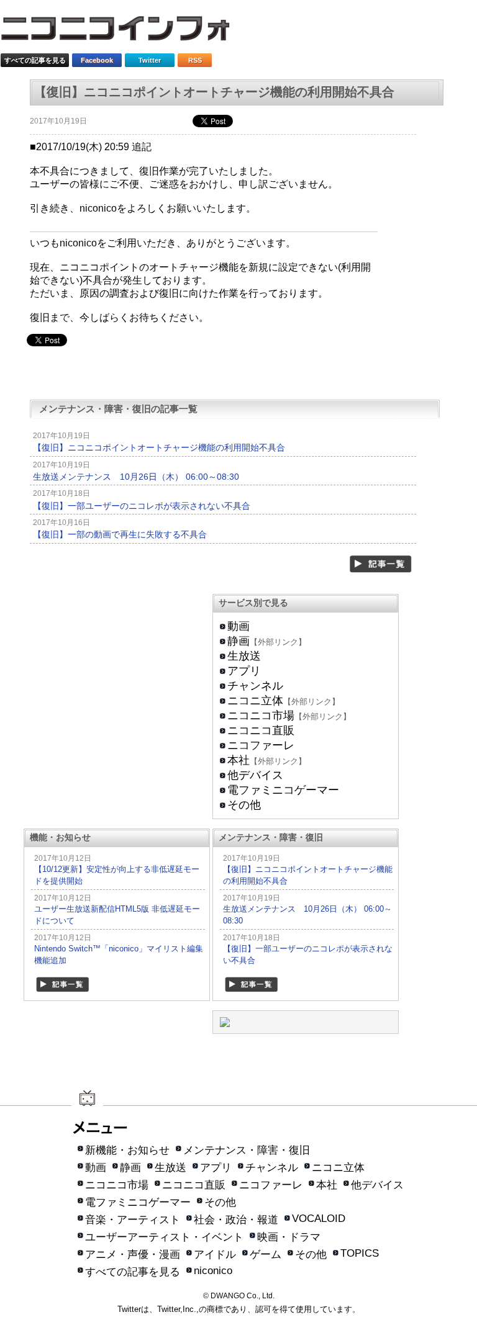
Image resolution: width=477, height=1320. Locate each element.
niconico (213, 1271)
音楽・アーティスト (132, 1220)
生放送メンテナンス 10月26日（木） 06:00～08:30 (136, 477)
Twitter (150, 60)
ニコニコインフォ (123, 32)
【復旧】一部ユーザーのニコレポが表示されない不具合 (141, 506)
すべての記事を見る (35, 60)
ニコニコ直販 (260, 730)
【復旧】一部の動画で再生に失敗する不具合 (120, 534)
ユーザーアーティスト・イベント (164, 1237)
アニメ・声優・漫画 (132, 1254)
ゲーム (265, 1254)
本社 (238, 760)
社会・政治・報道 (236, 1220)
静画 (238, 641)
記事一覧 (381, 564)
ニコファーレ (260, 745)
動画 (238, 626)
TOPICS (359, 1253)
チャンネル (255, 686)
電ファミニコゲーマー (283, 790)
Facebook (97, 60)
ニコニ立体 (255, 700)
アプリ (244, 671)
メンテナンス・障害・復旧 (246, 1150)
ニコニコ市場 (260, 715)
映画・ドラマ (288, 1237)
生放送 (244, 656)
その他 (244, 805)
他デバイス (255, 775)
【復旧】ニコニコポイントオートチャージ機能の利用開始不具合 (159, 447)
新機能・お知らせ (127, 1150)
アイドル (215, 1254)
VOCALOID (318, 1218)
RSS (195, 60)
